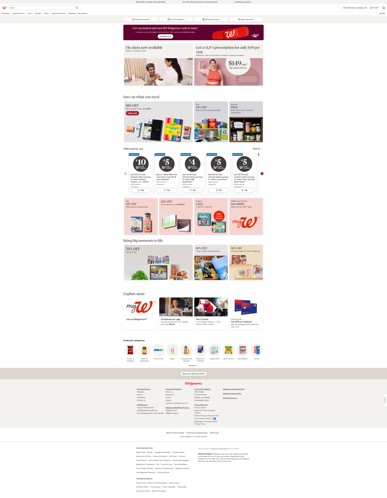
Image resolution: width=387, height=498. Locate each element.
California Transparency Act (176, 403)
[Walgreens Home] (4, 8)
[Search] (77, 7)
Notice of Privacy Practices (175, 432)
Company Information (173, 389)
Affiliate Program (172, 413)
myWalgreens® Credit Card (147, 410)
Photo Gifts (182, 487)
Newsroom (170, 395)
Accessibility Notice (201, 400)
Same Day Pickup (143, 491)
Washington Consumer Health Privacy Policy (205, 422)
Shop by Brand (163, 472)
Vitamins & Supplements (164, 468)
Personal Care (166, 464)
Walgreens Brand (182, 468)
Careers (169, 400)
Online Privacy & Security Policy (206, 416)
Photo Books (156, 487)
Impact (168, 397)
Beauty (150, 452)
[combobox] (41, 7)
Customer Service (143, 389)
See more (192, 365)
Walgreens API (171, 410)
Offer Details (199, 392)
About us (169, 392)
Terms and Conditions (202, 389)
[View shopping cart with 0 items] (383, 7)
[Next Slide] (262, 173)
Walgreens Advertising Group (233, 389)
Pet (157, 464)
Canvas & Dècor (142, 487)
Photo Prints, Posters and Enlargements (151, 483)
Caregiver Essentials (162, 452)
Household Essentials (180, 460)
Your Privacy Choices (202, 418)
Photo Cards (173, 483)
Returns (140, 395)
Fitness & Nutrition (160, 456)
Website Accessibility (202, 397)
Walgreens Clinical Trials (232, 393)
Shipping (140, 392)
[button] (374, 7)
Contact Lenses (178, 452)
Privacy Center (200, 408)
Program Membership (145, 408)
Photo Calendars (169, 487)
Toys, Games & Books (144, 468)
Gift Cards (173, 456)
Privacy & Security (201, 405)
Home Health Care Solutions (159, 460)
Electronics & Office (143, 456)
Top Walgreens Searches (145, 472)
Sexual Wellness (180, 464)
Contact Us (141, 400)
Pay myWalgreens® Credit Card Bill (150, 413)
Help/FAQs (141, 397)
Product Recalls (200, 395)
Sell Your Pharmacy (230, 398)
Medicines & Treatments (145, 464)
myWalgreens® (142, 405)
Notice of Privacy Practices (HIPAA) (204, 411)
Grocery (182, 456)
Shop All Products (159, 491)
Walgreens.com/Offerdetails (219, 448)
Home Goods (141, 460)
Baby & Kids (140, 452)
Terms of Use (214, 432)
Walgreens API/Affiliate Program (177, 408)
